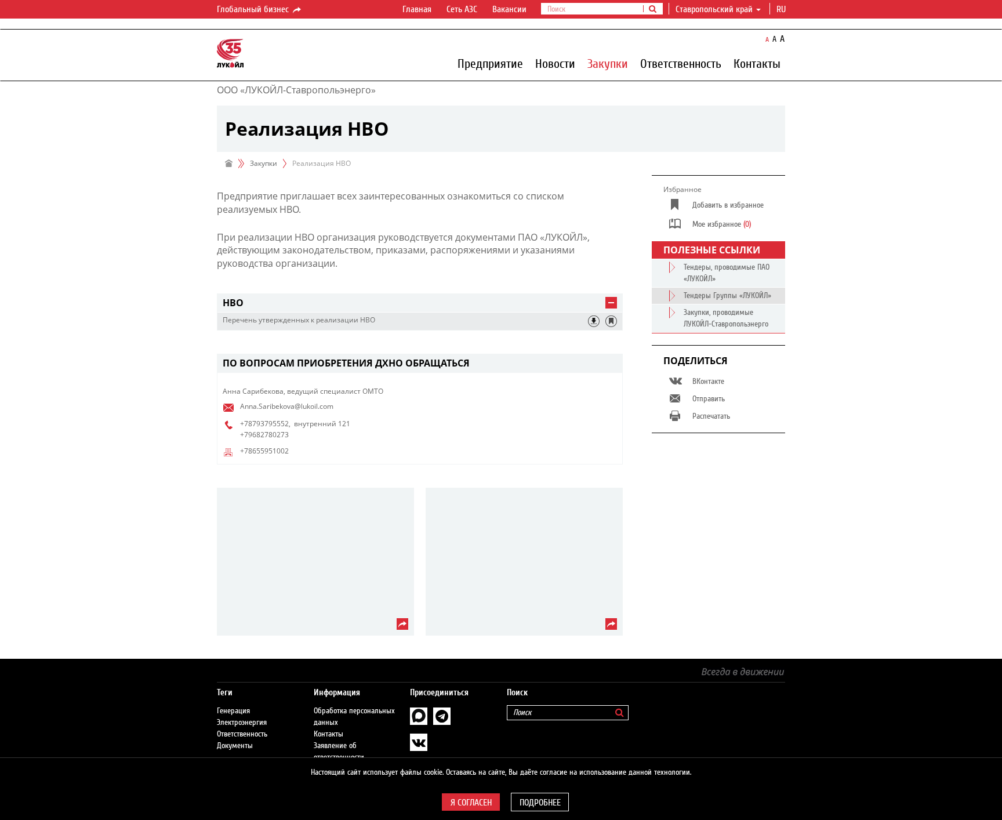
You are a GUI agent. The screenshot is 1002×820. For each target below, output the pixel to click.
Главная (416, 9)
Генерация (233, 711)
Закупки (607, 63)
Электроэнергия (242, 722)
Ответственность (680, 63)
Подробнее (540, 802)
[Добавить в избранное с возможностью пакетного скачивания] (611, 321)
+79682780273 (264, 434)
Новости (555, 63)
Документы (235, 745)
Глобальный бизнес (254, 9)
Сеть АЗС (461, 9)
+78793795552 (264, 423)
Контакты (757, 63)
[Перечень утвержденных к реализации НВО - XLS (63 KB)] (594, 321)
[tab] (419, 303)
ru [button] (782, 9)
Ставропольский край (714, 9)
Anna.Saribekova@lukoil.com (286, 406)
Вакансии (509, 9)
